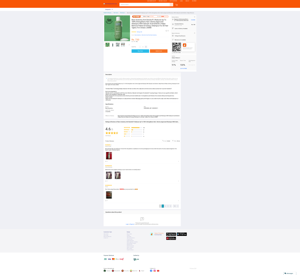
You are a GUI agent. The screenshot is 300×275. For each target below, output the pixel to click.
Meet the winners (130, 245)
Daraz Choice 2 (176, 58)
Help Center (106, 233)
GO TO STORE (183, 68)
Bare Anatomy (138, 35)
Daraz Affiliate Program (131, 243)
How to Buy (106, 235)
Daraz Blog (129, 236)
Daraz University (130, 247)
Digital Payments (130, 240)
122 (174, 206)
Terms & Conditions (131, 237)
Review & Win (129, 244)
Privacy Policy (129, 239)
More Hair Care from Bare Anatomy (149, 35)
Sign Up (187, 0)
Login (181, 0)
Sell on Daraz (129, 248)
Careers (128, 235)
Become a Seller (163, 0)
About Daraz (129, 233)
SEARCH (171, 4)
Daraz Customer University (132, 241)
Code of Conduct (130, 249)
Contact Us (106, 237)
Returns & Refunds (107, 236)
